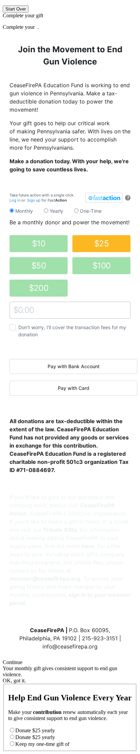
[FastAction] (104, 198)
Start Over (15, 9)
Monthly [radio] (23, 211)
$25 (101, 243)
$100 (101, 265)
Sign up (33, 200)
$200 (38, 288)
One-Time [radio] (90, 211)
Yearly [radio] (55, 211)
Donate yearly (35, 730)
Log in (15, 200)
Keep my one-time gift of (42, 744)
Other (15, 310)
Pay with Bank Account (74, 366)
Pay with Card (73, 388)
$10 (38, 243)
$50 (38, 265)
